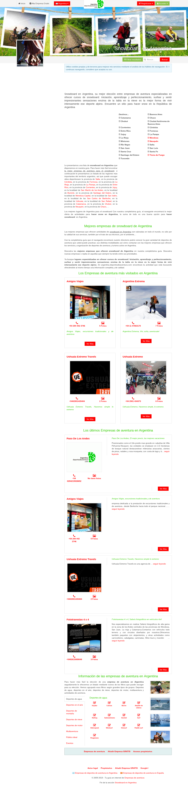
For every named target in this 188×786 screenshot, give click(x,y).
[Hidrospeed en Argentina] (94, 725)
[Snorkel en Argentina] (124, 715)
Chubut (108, 204)
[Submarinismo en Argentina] (109, 715)
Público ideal (71, 737)
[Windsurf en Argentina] (109, 725)
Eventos (69, 743)
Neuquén (80, 207)
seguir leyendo (118, 509)
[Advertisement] (114, 83)
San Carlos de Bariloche (99, 198)
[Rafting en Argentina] (94, 715)
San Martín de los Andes (92, 190)
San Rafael (106, 201)
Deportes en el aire (74, 705)
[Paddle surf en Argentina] (138, 725)
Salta (98, 179)
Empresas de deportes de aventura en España (143, 773)
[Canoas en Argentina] (109, 703)
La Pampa (90, 185)
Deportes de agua (74, 699)
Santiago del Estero (102, 193)
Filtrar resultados (133, 59)
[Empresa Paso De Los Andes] (84, 457)
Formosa (93, 182)
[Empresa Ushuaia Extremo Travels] (90, 377)
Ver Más (90, 344)
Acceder (163, 3)
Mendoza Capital (83, 196)
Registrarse (146, 3)
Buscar (165, 59)
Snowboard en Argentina (126, 782)
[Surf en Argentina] (138, 715)
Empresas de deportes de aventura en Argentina (95, 773)
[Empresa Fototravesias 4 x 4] (84, 638)
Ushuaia (79, 201)
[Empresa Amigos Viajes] (90, 302)
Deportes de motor (74, 725)
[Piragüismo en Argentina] (94, 735)
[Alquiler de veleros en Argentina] (138, 703)
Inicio (22, 3)
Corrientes (90, 187)
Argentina (62, 3)
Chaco (103, 207)
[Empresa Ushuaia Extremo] (146, 377)
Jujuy (114, 187)
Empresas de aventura (134, 778)
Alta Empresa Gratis (40, 3)
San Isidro (112, 196)
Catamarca (81, 204)
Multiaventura (72, 731)
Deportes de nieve (74, 719)
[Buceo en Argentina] (124, 703)
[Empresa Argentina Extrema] (146, 302)
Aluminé (70, 193)
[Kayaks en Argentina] (94, 703)
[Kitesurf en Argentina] (124, 725)
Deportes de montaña (71, 712)
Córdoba (68, 182)
